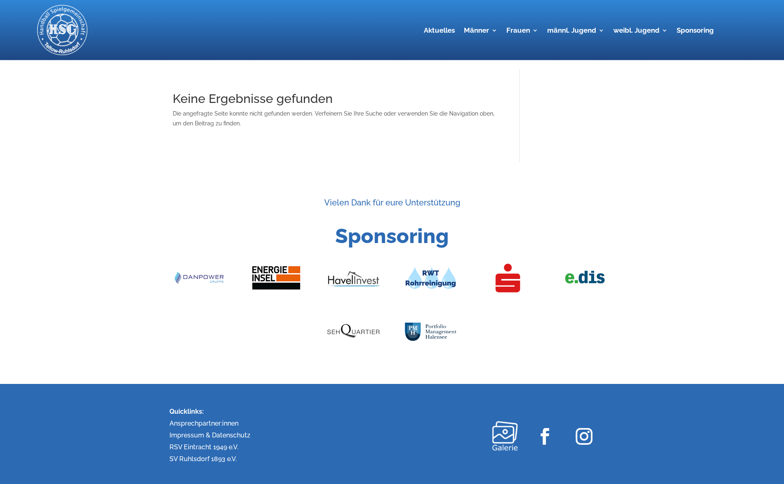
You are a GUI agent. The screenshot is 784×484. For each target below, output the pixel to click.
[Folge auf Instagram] (583, 436)
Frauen (518, 30)
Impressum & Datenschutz (209, 435)
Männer (476, 30)
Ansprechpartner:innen (203, 423)
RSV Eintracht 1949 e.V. (203, 447)
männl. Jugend (571, 30)
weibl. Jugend (636, 30)
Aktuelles (439, 30)
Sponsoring (695, 30)
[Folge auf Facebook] (544, 436)
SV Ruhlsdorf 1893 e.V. (203, 459)
